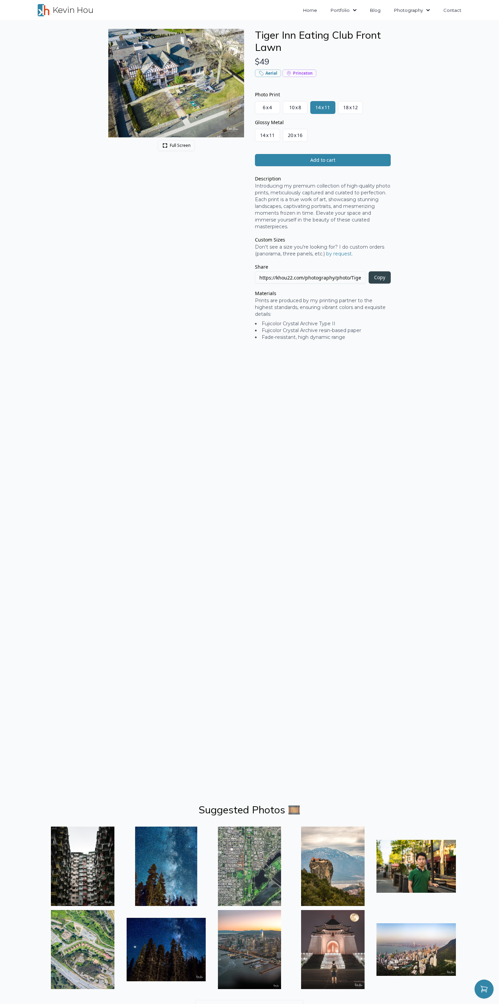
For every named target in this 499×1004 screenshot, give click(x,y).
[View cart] (484, 989)
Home (310, 10)
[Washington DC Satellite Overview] (249, 866)
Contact (452, 10)
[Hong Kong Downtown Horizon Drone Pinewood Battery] (416, 949)
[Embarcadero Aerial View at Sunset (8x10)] (249, 949)
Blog (375, 10)
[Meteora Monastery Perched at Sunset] (333, 866)
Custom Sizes (270, 239)
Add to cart (322, 160)
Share (261, 267)
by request (339, 254)
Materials (265, 293)
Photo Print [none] (267, 94)
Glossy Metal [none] (269, 122)
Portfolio (340, 10)
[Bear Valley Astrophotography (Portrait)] (166, 866)
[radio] (267, 107)
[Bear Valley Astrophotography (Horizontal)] (166, 949)
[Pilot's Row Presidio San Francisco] (83, 949)
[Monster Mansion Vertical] (83, 866)
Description (268, 178)
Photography (408, 10)
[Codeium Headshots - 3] (416, 866)
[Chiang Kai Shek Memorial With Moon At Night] (333, 949)
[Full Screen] (235, 38)
